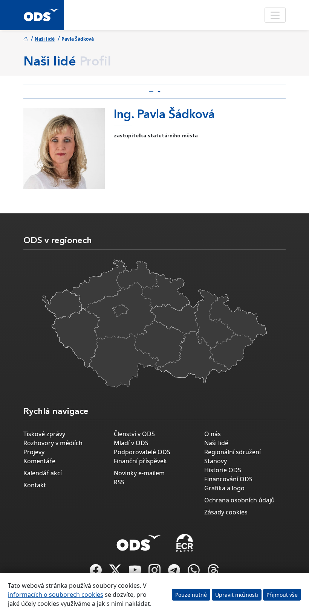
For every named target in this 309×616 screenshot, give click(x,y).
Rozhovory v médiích (53, 443)
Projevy (33, 452)
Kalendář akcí (42, 473)
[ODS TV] (135, 572)
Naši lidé (45, 39)
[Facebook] (96, 572)
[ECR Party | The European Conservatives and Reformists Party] (184, 543)
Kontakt (34, 485)
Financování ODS (228, 479)
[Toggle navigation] (275, 15)
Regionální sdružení (232, 452)
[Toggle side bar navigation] (154, 92)
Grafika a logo (224, 488)
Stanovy (215, 461)
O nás (212, 434)
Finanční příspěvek (140, 461)
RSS (119, 482)
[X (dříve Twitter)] (116, 572)
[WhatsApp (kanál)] (194, 572)
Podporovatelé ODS (142, 452)
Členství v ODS (134, 434)
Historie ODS (222, 470)
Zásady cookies (226, 512)
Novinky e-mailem (139, 473)
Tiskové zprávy (44, 434)
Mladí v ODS (131, 443)
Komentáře (39, 461)
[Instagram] (155, 572)
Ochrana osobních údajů (239, 500)
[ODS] (138, 541)
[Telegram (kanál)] (175, 572)
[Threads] (213, 572)
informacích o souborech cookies (55, 594)
